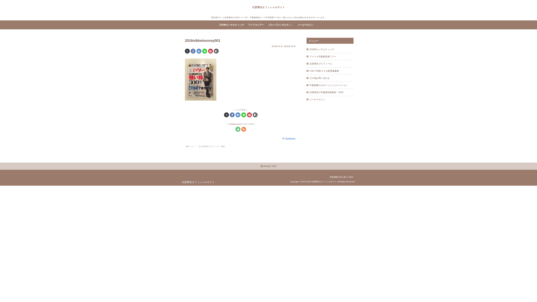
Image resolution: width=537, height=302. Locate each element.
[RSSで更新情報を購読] (243, 129)
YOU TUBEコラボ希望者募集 (324, 71)
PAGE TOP (269, 166)
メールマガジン (317, 99)
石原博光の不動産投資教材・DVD (326, 92)
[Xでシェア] (187, 51)
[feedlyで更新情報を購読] (237, 129)
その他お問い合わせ (319, 78)
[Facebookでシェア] (193, 51)
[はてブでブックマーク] (198, 51)
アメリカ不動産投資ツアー (322, 56)
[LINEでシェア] (204, 51)
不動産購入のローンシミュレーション (328, 85)
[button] (216, 51)
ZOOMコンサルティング (321, 49)
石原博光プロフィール (320, 63)
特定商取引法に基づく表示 (341, 177)
